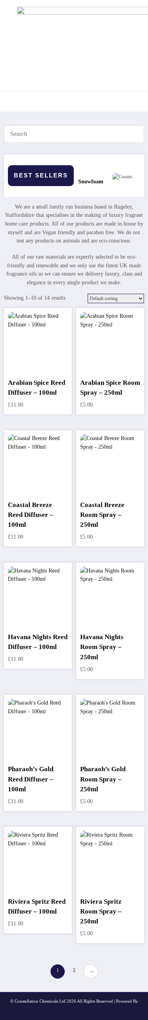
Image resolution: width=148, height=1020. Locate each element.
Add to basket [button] (38, 349)
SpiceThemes (74, 1008)
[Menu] (14, 101)
